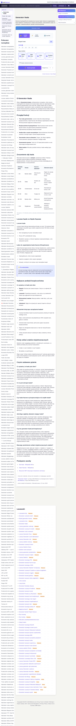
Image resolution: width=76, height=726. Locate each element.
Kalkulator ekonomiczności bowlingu (7, 689)
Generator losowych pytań (26, 692)
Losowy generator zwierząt (26, 526)
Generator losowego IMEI (25, 635)
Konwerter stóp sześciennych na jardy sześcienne (7, 619)
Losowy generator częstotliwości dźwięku (30, 674)
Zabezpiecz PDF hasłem (7, 560)
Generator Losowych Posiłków (27, 588)
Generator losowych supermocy (27, 643)
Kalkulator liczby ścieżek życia (7, 93)
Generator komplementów (7, 487)
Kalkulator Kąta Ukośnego (7, 293)
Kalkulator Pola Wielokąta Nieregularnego (7, 368)
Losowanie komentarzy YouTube (7, 101)
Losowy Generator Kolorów (7, 225)
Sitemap (51, 702)
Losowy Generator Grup (25, 534)
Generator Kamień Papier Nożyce (28, 612)
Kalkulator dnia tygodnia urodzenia (7, 347)
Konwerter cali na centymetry (7, 280)
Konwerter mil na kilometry (7, 648)
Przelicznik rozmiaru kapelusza (7, 671)
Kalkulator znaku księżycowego (7, 103)
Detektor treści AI (5, 394)
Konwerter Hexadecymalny (7, 383)
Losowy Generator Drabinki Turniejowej (29, 567)
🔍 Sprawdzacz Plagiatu (7, 269)
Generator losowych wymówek (27, 656)
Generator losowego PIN (25, 560)
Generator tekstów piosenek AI (7, 599)
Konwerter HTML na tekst (7, 435)
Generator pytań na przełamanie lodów (7, 510)
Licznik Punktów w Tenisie (7, 337)
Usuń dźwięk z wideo (7, 360)
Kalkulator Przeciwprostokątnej (7, 140)
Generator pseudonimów (7, 469)
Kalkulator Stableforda (7, 684)
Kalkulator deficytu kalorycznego (7, 290)
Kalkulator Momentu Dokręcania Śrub (7, 331)
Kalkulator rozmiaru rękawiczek (7, 669)
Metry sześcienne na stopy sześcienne (7, 617)
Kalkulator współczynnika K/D (7, 697)
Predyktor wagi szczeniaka (7, 324)
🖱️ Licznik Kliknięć (6, 440)
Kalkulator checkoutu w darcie (7, 687)
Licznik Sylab (4, 95)
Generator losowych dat (25, 604)
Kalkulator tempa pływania (7, 220)
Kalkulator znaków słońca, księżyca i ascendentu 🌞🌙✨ (7, 54)
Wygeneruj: (45, 67)
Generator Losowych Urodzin (26, 529)
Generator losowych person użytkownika (30, 632)
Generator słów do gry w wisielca (7, 503)
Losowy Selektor (23, 557)
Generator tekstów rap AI (7, 544)
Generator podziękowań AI (7, 518)
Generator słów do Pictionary (7, 505)
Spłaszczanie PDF (6, 547)
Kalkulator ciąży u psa (7, 414)
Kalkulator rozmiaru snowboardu (7, 674)
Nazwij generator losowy (25, 518)
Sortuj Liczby (4, 391)
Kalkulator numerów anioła (7, 75)
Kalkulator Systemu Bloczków (7, 448)
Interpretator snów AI (6, 409)
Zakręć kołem (22, 622)
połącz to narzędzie (63, 13)
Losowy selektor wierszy (25, 542)
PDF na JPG (4, 575)
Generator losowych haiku (26, 640)
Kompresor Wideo (6, 321)
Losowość (4, 5)
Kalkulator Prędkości (6, 165)
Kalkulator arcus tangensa (7, 300)
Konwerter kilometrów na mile (7, 650)
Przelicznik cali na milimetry (7, 643)
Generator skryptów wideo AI (7, 529)
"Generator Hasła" (22, 479)
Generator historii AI (6, 344)
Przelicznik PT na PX (6, 586)
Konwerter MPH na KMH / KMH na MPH (7, 612)
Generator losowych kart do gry (27, 562)
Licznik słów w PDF (6, 557)
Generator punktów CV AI (7, 539)
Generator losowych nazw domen (28, 645)
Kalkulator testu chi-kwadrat (7, 147)
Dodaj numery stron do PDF (7, 562)
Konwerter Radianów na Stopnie (7, 261)
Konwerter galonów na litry (7, 632)
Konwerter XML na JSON (7, 370)
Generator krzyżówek (7, 134)
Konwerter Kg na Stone (7, 637)
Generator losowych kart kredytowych (29, 596)
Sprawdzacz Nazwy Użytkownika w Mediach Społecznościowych (7, 215)
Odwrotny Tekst (5, 228)
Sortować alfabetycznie (7, 160)
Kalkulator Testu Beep (7, 715)
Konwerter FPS (5, 238)
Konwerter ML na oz (6, 630)
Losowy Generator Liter (25, 539)
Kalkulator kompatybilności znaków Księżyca (7, 46)
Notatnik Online (5, 267)
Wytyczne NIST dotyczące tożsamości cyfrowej (31, 470)
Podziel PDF (4, 580)
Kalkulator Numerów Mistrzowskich (7, 246)
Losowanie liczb (23, 521)
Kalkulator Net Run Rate (7, 695)
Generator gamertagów (7, 464)
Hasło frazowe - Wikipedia (26, 467)
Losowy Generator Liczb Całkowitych (29, 536)
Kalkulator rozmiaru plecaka (7, 658)
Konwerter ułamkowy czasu (7, 142)
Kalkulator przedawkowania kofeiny (7, 178)
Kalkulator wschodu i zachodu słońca (7, 199)
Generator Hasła (23, 523)
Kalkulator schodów (6, 197)
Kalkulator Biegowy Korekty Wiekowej (7, 710)
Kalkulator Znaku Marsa (7, 186)
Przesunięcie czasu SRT (7, 339)
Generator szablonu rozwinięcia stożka (7, 204)
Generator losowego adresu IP (27, 606)
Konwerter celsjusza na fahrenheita (7, 656)
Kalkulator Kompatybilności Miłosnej (7, 49)
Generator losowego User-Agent (27, 599)
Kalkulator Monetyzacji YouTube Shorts (7, 243)
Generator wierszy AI (6, 601)
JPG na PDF (4, 573)
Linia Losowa (22, 580)
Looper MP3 (4, 355)
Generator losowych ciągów (26, 573)
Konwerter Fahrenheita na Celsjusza (7, 653)
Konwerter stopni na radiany (7, 264)
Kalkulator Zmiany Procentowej (7, 277)
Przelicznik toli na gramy (7, 591)
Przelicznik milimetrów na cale (7, 645)
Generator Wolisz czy (6, 516)
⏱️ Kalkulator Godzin (6, 158)
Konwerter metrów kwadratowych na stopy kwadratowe (7, 625)
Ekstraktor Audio (5, 256)
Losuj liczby (22, 583)
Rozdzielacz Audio (6, 137)
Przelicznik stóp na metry (7, 62)
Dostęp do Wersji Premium (65, 19)
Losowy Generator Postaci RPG (27, 661)
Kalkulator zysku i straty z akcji (7, 350)
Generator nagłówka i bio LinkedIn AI (7, 536)
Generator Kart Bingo (24, 676)
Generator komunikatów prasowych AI (7, 523)
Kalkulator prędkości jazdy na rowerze (7, 82)
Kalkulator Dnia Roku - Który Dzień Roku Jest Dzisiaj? (7, 106)
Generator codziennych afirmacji (7, 430)
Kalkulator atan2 (5, 241)
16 (25, 47)
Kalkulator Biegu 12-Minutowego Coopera (7, 365)
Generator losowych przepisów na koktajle (30, 650)
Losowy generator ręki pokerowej (28, 666)
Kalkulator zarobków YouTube (7, 248)
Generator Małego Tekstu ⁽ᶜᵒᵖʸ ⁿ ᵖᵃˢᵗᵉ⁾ (7, 184)
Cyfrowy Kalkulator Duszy (7, 111)
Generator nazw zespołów (7, 474)
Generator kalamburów (7, 508)
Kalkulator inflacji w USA (7, 153)
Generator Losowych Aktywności (27, 653)
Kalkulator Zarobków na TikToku (7, 181)
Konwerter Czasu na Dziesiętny (7, 191)
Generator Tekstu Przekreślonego (7, 401)
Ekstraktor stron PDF (6, 554)
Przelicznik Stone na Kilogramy (7, 640)
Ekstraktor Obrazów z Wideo (7, 396)
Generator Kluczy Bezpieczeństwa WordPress (6, 31)
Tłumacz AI (4, 604)
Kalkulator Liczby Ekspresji (7, 176)
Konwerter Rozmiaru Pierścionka (7, 352)
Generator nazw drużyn (7, 466)
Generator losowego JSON (26, 565)
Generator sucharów (6, 492)
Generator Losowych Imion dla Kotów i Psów (30, 687)
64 (35, 47)
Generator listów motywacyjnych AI (7, 542)
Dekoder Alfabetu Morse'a (7, 373)
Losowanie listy (23, 513)
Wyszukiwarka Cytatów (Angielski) (7, 116)
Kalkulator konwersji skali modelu (7, 308)
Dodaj (54, 5)
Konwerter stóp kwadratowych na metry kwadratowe (7, 622)
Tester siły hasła (6, 16)
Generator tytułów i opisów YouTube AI (7, 531)
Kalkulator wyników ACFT (7, 718)
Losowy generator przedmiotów (27, 552)
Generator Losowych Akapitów (27, 682)
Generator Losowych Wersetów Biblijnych (30, 684)
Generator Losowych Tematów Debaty (29, 689)
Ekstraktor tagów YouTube (7, 427)
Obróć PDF (4, 570)
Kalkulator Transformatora (7, 274)
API (26, 703)
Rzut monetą (22, 614)
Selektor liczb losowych (25, 549)
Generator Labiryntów (7, 212)
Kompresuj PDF (5, 578)
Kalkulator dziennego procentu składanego (7, 420)
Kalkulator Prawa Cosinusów (7, 381)
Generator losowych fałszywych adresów (30, 630)
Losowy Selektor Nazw (25, 547)
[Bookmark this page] (68, 6)
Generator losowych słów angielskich (29, 578)
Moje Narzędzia (62, 22)
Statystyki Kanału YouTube (7, 80)
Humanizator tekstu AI (7, 318)
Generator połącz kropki (7, 407)
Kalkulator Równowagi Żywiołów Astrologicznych (7, 334)
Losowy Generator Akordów (26, 671)
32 (32, 47)
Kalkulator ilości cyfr (6, 326)
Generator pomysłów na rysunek (7, 482)
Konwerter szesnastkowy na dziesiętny (7, 438)
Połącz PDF (4, 583)
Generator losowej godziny (26, 575)
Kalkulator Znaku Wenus (7, 64)
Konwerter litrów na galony (7, 635)
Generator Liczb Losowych (26, 531)
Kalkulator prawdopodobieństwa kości (29, 619)
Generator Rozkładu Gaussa (26, 586)
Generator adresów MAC (7, 210)
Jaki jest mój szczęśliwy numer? (7, 189)
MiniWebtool (21, 480)
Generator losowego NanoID (26, 625)
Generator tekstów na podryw (7, 490)
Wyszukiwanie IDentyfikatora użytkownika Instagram (7, 129)
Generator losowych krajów (26, 554)
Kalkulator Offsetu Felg (7, 723)
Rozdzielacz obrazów (6, 59)
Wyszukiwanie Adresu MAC (7, 108)
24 (29, 47)
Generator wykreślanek (7, 127)
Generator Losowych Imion (26, 544)
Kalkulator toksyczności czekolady (7, 422)
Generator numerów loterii (26, 516)
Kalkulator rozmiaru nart (7, 676)
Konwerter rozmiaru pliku (7, 386)
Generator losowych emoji (26, 591)
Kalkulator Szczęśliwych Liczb (7, 451)
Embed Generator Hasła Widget (49, 73)
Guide (22, 703)
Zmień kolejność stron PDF (7, 565)
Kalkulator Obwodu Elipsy (7, 124)
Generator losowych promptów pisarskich (30, 637)
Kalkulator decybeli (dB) (7, 272)
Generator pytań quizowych (7, 500)
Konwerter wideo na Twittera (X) (7, 461)
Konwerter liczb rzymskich (7, 114)
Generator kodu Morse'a (7, 202)
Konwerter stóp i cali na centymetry (7, 119)
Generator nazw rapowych (7, 472)
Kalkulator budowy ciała (7, 412)
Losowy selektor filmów (25, 648)
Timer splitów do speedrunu (7, 682)
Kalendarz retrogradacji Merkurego (7, 433)
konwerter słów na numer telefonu (7, 35)
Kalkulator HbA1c (5, 329)
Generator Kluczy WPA (6, 26)
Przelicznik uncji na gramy (7, 404)
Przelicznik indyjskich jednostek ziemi (7, 593)
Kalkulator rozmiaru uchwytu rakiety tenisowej (7, 663)
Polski (38, 705)
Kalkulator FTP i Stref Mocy (7, 713)
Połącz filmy (4, 171)
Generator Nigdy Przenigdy (7, 513)
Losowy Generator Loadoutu (26, 669)
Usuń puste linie (5, 298)
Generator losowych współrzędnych (28, 601)
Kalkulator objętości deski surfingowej (7, 661)
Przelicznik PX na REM (7, 588)
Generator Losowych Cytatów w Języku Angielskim (32, 570)
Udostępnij (61, 5)
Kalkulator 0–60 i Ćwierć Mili (7, 446)
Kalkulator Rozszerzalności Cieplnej (7, 306)
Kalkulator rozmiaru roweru (7, 679)
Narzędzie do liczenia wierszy (7, 311)
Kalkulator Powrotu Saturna (7, 259)
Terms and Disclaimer (33, 703)
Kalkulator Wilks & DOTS (7, 720)
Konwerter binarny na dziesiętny (7, 236)
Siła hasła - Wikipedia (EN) (26, 464)
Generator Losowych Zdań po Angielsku (29, 679)
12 (22, 47)
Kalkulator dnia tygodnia (7, 417)
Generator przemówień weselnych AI (7, 521)
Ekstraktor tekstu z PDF (7, 552)
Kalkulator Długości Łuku (7, 194)
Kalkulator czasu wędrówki (7, 705)
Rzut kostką (22, 617)
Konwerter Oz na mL (6, 627)
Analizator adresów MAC (7, 363)
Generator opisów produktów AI (7, 526)
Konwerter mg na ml (6, 609)
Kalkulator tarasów (6, 453)
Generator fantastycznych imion (7, 477)
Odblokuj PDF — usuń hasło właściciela (7, 549)
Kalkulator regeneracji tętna (7, 702)
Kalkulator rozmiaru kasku (7, 666)
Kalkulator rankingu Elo (7, 700)
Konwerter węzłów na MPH (7, 614)
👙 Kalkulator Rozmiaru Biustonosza (7, 303)
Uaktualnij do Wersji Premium (66, 16)
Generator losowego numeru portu (28, 627)
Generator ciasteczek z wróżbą (7, 479)
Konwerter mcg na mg (7, 596)
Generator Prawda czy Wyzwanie (27, 593)
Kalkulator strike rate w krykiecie (7, 692)
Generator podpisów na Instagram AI (7, 534)
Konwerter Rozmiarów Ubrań (7, 168)
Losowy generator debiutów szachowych (30, 663)
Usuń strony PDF (5, 567)
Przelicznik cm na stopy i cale (7, 132)
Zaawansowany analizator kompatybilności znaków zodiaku (7, 254)
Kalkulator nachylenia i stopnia (7, 230)
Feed (18, 703)
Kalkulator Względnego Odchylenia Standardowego (7, 456)
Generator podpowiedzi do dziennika (7, 484)
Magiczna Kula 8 (23, 609)
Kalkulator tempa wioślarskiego (7, 708)
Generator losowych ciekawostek (7, 497)
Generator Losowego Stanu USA (27, 658)
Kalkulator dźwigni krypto (7, 155)
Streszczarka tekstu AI (7, 606)
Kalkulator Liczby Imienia (7, 173)
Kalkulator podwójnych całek (7, 378)
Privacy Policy (43, 703)
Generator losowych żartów (7, 495)
